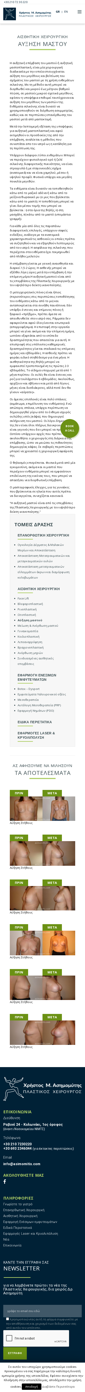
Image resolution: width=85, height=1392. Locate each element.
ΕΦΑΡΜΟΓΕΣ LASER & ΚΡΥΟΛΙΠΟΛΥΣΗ (36, 735)
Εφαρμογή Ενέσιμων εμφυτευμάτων (30, 1222)
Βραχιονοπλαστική (31, 647)
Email (7, 1157)
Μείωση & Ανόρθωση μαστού (38, 626)
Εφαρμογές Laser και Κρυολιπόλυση (30, 1234)
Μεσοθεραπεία (28, 700)
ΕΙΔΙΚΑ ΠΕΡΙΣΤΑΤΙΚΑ (35, 722)
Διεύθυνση (11, 1118)
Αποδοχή (31, 1387)
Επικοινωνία (12, 1245)
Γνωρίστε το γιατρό (17, 1204)
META (52, 793)
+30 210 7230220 (17, 1144)
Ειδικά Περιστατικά (17, 1228)
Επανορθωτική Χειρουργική (23, 1210)
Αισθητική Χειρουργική (20, 1216)
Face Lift (23, 598)
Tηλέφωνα (11, 1138)
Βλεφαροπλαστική (30, 604)
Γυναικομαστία (28, 631)
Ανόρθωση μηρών (30, 653)
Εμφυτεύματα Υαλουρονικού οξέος (42, 694)
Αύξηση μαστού (30, 620)
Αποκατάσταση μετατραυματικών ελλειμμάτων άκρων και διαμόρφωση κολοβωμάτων (44, 572)
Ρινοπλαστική (27, 609)
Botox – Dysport (29, 689)
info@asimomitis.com (22, 1164)
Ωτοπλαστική (27, 615)
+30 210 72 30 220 (15, 2)
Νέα (6, 1239)
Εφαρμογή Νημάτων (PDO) (36, 711)
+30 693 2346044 (17, 1148)
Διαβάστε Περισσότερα (58, 1387)
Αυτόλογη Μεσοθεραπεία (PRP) (39, 705)
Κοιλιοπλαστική (28, 636)
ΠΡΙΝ (19, 793)
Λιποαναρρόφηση (30, 642)
